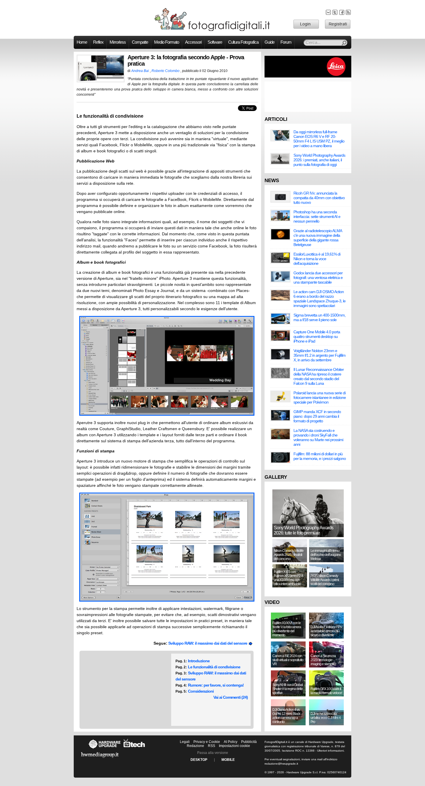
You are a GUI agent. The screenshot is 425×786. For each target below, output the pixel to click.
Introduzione (199, 661)
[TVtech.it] (134, 749)
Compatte (140, 42)
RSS (211, 746)
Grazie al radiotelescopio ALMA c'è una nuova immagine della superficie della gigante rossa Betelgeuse (317, 237)
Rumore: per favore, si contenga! (216, 685)
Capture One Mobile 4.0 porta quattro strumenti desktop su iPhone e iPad (316, 336)
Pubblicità (249, 742)
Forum (285, 42)
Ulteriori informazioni (330, 750)
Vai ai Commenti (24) (230, 697)
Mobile (228, 760)
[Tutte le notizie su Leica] (308, 76)
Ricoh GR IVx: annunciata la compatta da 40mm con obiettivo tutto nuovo (319, 198)
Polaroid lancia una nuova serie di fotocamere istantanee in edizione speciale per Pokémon (319, 397)
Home (82, 42)
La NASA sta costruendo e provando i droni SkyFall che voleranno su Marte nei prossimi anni (318, 437)
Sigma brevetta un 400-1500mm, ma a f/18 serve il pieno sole (319, 317)
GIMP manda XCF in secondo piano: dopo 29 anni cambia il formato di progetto (317, 416)
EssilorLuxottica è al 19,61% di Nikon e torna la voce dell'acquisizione (316, 259)
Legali (185, 742)
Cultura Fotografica (243, 42)
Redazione (195, 746)
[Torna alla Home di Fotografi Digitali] (212, 30)
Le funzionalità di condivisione (214, 667)
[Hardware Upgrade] (104, 749)
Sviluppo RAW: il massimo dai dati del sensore (208, 643)
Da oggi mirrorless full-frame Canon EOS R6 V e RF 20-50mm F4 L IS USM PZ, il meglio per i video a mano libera (318, 139)
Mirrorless (118, 42)
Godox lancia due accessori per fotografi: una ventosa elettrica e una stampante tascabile (318, 277)
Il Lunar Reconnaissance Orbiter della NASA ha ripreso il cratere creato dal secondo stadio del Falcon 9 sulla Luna (318, 376)
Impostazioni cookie (234, 746)
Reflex (98, 42)
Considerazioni (201, 691)
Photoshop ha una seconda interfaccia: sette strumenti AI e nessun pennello (316, 216)
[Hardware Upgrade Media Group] (100, 759)
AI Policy (230, 742)
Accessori (193, 42)
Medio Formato (166, 42)
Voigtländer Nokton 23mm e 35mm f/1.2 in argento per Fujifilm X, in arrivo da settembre (319, 355)
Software (215, 42)
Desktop (199, 760)
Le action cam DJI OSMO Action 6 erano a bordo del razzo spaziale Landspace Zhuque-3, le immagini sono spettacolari (319, 298)
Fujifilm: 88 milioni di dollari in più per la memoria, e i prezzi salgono (319, 456)
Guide (269, 42)
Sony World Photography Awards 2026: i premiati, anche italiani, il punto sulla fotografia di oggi (319, 160)
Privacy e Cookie (206, 742)
